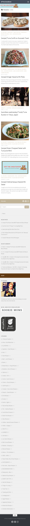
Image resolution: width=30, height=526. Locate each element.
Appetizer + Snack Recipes (14, 32)
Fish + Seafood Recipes (15, 34)
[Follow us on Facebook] (23, 201)
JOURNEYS (4, 432)
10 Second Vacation (6, 339)
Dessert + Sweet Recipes (8, 392)
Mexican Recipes (6, 449)
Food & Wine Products (7, 412)
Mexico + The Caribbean (7, 452)
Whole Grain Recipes (7, 505)
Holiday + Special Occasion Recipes (10, 422)
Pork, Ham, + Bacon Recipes (8, 465)
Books (3, 362)
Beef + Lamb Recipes (7, 359)
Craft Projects (5, 385)
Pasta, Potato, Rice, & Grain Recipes (10, 459)
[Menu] (28, 2)
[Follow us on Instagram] (28, 201)
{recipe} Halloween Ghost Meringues (10, 237)
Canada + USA (5, 375)
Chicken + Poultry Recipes (8, 382)
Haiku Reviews (5, 419)
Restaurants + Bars (6, 472)
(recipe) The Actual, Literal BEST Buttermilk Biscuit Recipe (15, 222)
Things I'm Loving (6, 485)
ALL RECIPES (4, 32)
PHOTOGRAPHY (6, 462)
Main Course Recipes (6, 144)
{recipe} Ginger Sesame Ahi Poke (13, 77)
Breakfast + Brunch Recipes (8, 369)
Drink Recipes (5, 395)
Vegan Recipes (5, 499)
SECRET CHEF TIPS (6, 479)
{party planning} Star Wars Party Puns (10, 229)
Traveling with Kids (6, 492)
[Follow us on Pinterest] (26, 201)
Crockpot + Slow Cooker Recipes (9, 389)
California (4, 372)
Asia (3, 352)
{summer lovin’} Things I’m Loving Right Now (12, 226)
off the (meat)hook (6, 2)
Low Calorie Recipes (18, 71)
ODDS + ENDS (5, 455)
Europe (4, 399)
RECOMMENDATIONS (7, 469)
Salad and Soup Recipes (18, 144)
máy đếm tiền (5, 257)
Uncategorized (5, 495)
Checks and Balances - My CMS (9, 267)
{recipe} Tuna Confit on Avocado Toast (15, 38)
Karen (3, 246)
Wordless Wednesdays (18, 108)
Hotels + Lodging (6, 425)
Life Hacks (4, 435)
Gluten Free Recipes (7, 415)
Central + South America (7, 379)
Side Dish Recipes (6, 482)
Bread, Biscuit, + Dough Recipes (9, 365)
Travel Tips (4, 489)
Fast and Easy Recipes (20, 69)
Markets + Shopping (6, 108)
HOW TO (4, 429)
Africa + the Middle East (7, 342)
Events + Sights (5, 402)
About (3, 213)
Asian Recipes (11, 69)
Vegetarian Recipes (6, 502)
